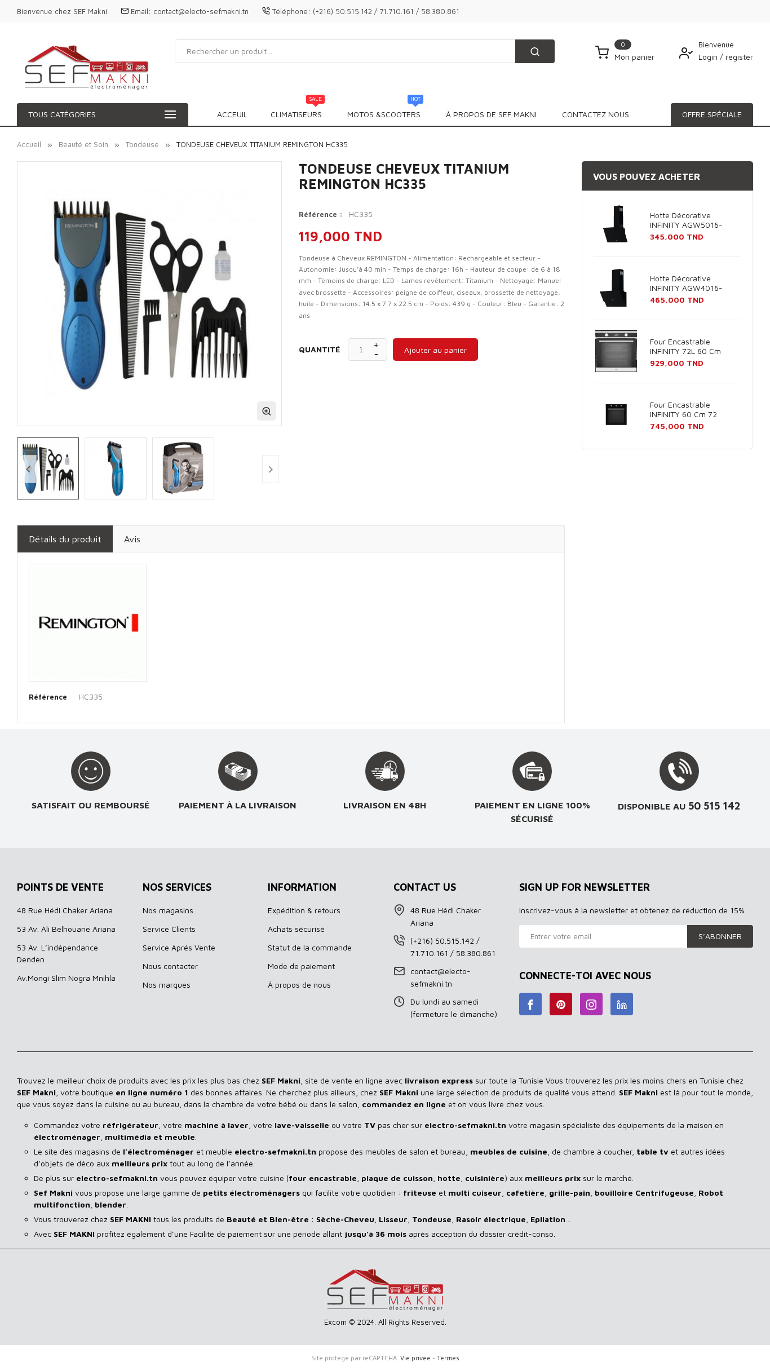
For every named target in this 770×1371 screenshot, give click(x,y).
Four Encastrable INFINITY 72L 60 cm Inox (685, 347)
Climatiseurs (296, 111)
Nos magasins (168, 910)
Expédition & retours (304, 910)
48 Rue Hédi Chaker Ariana (65, 910)
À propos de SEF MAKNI (491, 114)
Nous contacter (170, 966)
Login (709, 56)
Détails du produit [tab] (65, 539)
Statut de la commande (310, 947)
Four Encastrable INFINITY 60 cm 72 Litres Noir (683, 410)
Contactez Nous (595, 114)
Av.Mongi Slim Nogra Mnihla (66, 978)
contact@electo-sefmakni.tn (201, 11)
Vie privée (415, 1357)
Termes (448, 1357)
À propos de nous (299, 984)
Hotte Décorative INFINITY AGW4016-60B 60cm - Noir (686, 283)
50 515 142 (714, 805)
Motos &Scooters (384, 111)
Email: (141, 11)
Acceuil (232, 114)
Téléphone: (291, 11)
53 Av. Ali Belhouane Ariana (66, 929)
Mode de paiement (301, 966)
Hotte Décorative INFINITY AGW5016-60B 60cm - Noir (686, 220)
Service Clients (169, 929)
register (739, 56)
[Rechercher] (535, 51)
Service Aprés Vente (179, 947)
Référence (48, 696)
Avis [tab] (132, 539)
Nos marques (167, 984)
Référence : (321, 214)
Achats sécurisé (296, 929)
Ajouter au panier (435, 350)
